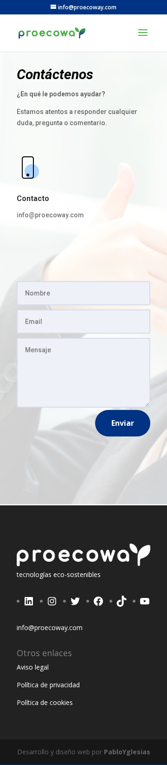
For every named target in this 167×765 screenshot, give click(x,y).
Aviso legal (33, 667)
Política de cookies (45, 702)
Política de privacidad (48, 684)
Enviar (122, 423)
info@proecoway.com (50, 215)
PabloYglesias (127, 751)
